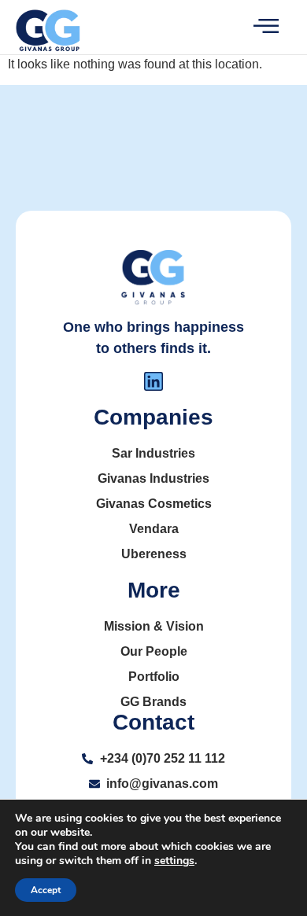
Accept (46, 890)
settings (174, 861)
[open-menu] (253, 27)
